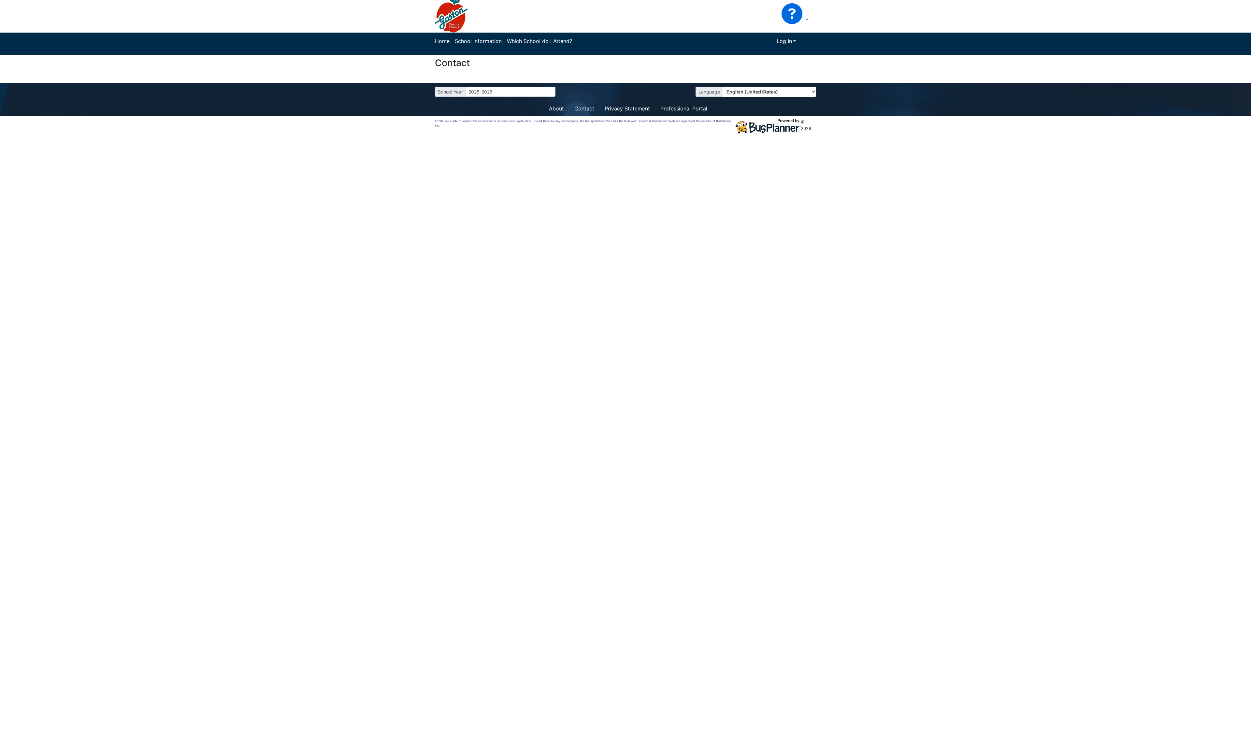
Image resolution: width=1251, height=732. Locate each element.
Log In (784, 41)
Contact (584, 108)
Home (442, 41)
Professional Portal (683, 108)
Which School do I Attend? (539, 41)
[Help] (795, 19)
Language (709, 91)
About (556, 108)
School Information (478, 41)
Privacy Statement (627, 108)
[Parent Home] (451, 15)
